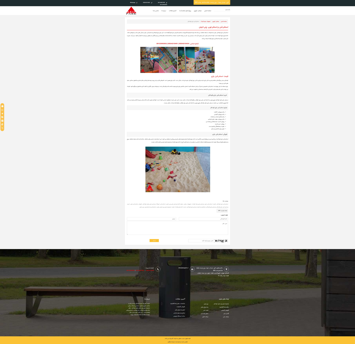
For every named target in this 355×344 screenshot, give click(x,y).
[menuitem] (208, 10)
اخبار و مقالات (172, 11)
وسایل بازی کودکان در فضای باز (207, 207)
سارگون (170, 342)
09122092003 (131, 270)
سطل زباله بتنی (204, 314)
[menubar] (182, 10)
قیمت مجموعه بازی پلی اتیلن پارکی (165, 207)
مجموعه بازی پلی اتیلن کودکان (221, 304)
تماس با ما (156, 11)
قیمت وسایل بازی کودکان (193, 207)
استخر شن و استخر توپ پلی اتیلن (147, 207)
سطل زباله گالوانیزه (224, 307)
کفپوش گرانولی (225, 310)
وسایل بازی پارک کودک (198, 204)
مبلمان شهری (197, 11)
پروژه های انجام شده (185, 11)
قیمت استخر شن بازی (210, 204)
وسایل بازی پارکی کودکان (149, 204)
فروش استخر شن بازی (136, 204)
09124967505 (140, 270)
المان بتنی (205, 310)
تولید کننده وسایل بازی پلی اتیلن (174, 204)
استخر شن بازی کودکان (222, 204)
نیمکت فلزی (205, 317)
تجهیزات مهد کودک (205, 21)
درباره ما (163, 11)
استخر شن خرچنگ (160, 204)
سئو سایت (177, 342)
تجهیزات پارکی (187, 204)
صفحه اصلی (224, 21)
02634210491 (150, 270)
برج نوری (206, 304)
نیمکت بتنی (226, 317)
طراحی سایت (184, 342)
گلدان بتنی (226, 314)
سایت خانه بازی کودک (180, 207)
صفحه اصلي (207, 11)
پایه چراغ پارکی (204, 307)
